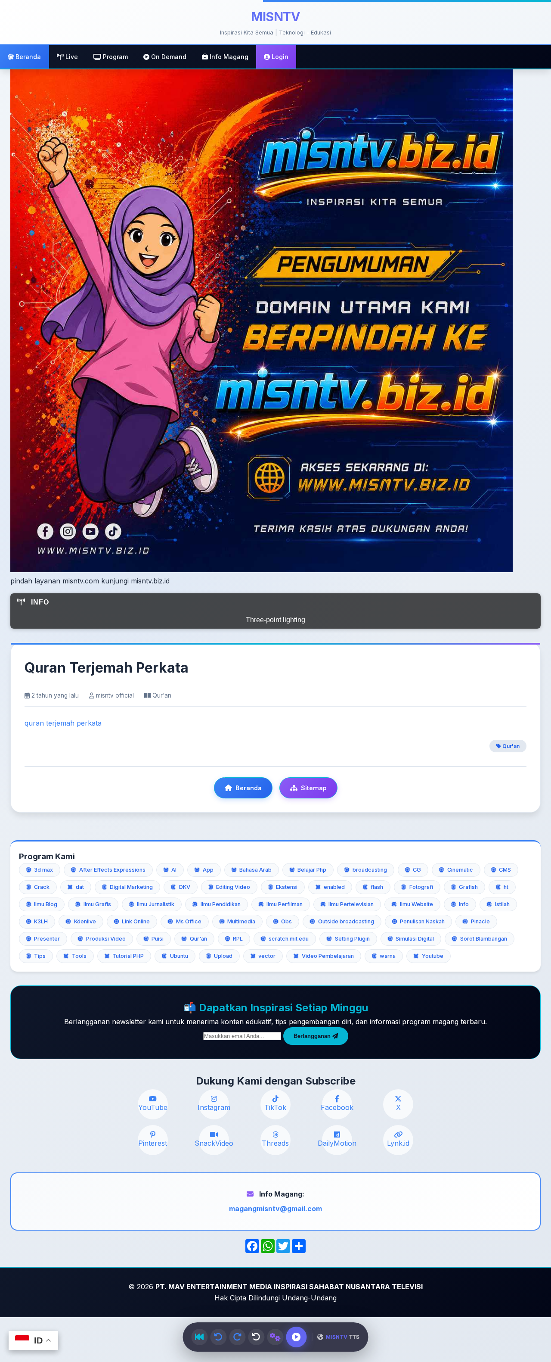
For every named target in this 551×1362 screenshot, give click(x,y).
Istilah (502, 904)
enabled (334, 887)
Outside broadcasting (346, 921)
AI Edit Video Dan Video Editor (276, 619)
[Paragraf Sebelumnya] (218, 1337)
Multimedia (241, 921)
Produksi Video (106, 938)
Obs (286, 921)
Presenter (47, 938)
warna (388, 956)
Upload (223, 956)
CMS (505, 869)
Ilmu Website (416, 904)
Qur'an (510, 746)
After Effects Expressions (112, 869)
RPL (238, 938)
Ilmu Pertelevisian (351, 904)
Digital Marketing (131, 887)
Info (464, 904)
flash (377, 887)
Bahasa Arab (255, 869)
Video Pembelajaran (328, 956)
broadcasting (370, 869)
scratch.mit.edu (289, 938)
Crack (42, 887)
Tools (79, 956)
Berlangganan (313, 1036)
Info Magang (228, 56)
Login (279, 56)
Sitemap (314, 788)
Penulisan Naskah (422, 921)
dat (80, 887)
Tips (40, 956)
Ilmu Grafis (97, 904)
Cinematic (460, 869)
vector (267, 956)
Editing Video (233, 887)
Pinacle (480, 921)
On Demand (167, 56)
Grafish (468, 887)
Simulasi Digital (415, 938)
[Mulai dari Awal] (199, 1337)
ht (506, 887)
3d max (43, 869)
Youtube (432, 956)
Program (114, 56)
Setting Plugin (352, 938)
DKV (184, 887)
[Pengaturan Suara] (275, 1337)
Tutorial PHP (128, 956)
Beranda (27, 56)
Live (71, 56)
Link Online (136, 921)
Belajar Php (311, 869)
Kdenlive (85, 921)
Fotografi (421, 887)
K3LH (41, 921)
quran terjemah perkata (63, 723)
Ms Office (188, 921)
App (208, 869)
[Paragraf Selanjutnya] (237, 1337)
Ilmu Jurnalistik (155, 904)
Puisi (158, 938)
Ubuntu (179, 956)
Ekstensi (286, 887)
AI (173, 869)
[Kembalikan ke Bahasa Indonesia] (256, 1337)
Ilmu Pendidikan (221, 904)
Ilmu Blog (45, 904)
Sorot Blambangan (483, 938)
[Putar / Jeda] (296, 1337)
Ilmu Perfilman (284, 904)
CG (417, 869)
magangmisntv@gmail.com (275, 1208)
